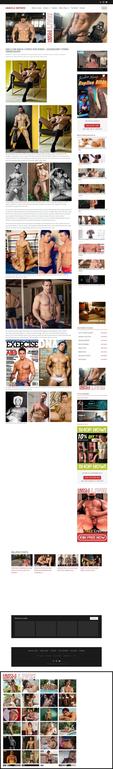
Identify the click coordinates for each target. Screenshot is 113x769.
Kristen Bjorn (92, 340)
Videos (45, 8)
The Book (74, 8)
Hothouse (92, 359)
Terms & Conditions (57, 655)
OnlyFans (36, 56)
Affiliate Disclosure (67, 655)
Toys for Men (63, 650)
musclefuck (9, 56)
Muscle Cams (36, 8)
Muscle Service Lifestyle (46, 54)
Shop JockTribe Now (92, 477)
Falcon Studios (92, 355)
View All (94, 618)
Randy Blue (43, 56)
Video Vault (44, 650)
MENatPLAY (92, 352)
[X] (100, 2)
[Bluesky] (106, 2)
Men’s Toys (63, 8)
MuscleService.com (20, 56)
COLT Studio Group (92, 333)
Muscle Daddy (33, 54)
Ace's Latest (16, 54)
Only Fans (30, 56)
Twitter (66, 202)
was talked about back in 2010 (41, 218)
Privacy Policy (49, 655)
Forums (82, 8)
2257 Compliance (40, 655)
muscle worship (60, 54)
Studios (54, 8)
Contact (74, 655)
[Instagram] (103, 2)
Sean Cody (92, 348)
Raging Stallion (92, 336)
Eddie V (9, 54)
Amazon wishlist (26, 389)
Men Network (92, 344)
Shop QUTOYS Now (92, 125)
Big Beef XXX (25, 54)
